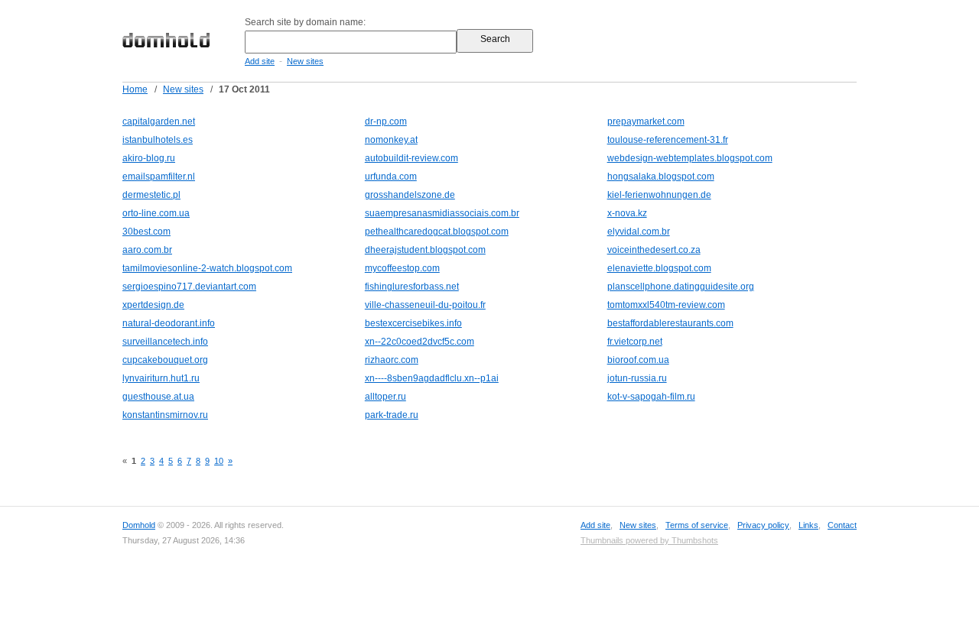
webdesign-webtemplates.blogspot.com (689, 158)
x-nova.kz (627, 213)
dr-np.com (386, 121)
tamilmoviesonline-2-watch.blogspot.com (207, 268)
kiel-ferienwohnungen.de (659, 195)
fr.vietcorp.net (634, 341)
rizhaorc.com (391, 360)
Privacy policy (763, 525)
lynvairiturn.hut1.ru (161, 378)
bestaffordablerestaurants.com (670, 323)
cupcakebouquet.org (165, 360)
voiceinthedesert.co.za (654, 250)
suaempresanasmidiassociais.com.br (442, 213)
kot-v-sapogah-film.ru (651, 396)
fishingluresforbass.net (412, 286)
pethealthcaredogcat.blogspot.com (437, 231)
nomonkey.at (391, 140)
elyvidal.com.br (638, 231)
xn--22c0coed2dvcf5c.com (419, 341)
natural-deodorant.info (168, 323)
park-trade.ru (391, 415)
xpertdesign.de (153, 305)
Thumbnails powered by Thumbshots (649, 540)
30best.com (146, 231)
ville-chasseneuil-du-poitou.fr (425, 305)
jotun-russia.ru (637, 378)
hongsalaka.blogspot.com (660, 176)
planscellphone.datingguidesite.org (680, 286)
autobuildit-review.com (411, 158)
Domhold (138, 525)
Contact (842, 525)
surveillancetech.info (165, 341)
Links (808, 525)
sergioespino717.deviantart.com (189, 286)
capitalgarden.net (158, 121)
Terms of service (696, 525)
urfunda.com (391, 176)
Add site (260, 61)
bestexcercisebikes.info (413, 323)
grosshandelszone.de (410, 195)
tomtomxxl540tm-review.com (666, 305)
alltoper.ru (385, 396)
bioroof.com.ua (638, 360)
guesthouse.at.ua (158, 396)
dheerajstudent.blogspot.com (425, 250)
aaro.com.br (147, 250)
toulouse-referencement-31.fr (667, 140)
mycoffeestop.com (402, 268)
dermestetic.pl (151, 195)
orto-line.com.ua (156, 213)
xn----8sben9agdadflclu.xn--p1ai (432, 378)
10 (218, 460)
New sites (305, 61)
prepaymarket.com (646, 121)
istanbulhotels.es (157, 140)
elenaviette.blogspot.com (659, 268)
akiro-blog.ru (148, 158)
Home (135, 89)
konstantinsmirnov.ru (165, 415)
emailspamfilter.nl (158, 176)
